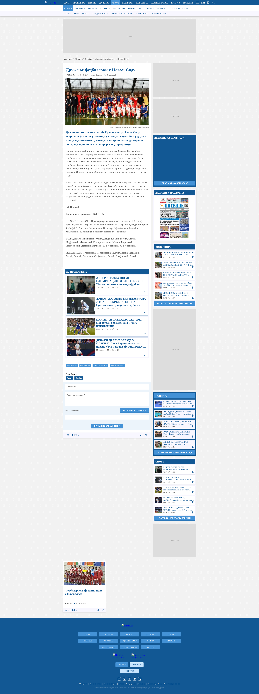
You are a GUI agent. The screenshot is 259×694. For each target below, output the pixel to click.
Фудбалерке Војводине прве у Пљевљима (84, 586)
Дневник (99, 75)
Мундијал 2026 (100, 13)
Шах (140, 8)
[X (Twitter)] (129, 678)
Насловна (67, 59)
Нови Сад (127, 2)
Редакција (141, 684)
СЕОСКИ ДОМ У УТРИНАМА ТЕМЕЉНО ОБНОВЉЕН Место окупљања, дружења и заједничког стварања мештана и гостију (174, 295)
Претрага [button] (213, 2)
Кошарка (80, 8)
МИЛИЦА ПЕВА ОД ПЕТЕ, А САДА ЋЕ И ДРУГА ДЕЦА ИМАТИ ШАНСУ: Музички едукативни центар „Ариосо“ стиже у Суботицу (174, 275)
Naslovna (129, 671)
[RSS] (139, 678)
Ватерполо (119, 8)
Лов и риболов (108, 647)
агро (76, 13)
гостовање (85, 366)
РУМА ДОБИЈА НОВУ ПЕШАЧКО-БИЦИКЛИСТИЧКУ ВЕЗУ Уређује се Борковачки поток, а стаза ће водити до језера (174, 265)
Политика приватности (172, 684)
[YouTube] (134, 678)
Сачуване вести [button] (208, 2)
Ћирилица (136, 664)
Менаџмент (83, 684)
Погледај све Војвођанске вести (174, 303)
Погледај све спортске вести (175, 518)
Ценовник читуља (110, 684)
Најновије (79, 2)
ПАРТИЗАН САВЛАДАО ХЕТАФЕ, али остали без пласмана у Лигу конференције (107, 326)
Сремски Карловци (121, 13)
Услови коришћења (72, 410)
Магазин (188, 2)
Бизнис (92, 2)
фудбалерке (72, 366)
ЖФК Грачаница (100, 366)
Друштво (104, 2)
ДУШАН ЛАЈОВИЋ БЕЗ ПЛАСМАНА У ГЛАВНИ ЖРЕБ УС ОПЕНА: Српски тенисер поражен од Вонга (107, 306)
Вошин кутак (159, 13)
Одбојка (92, 8)
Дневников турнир (179, 8)
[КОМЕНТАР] (76, 435)
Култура (175, 2)
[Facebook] (119, 678)
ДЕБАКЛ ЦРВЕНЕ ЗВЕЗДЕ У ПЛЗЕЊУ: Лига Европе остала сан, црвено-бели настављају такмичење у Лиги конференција (107, 347)
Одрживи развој (159, 2)
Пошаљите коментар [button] (134, 410)
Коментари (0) (112, 75)
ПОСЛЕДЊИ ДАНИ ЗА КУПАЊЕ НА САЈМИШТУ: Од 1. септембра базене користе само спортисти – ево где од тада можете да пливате (174, 414)
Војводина (142, 2)
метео (67, 13)
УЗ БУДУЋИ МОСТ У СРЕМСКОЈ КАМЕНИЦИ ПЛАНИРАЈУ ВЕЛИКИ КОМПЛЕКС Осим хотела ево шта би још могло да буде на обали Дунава (174, 404)
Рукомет (105, 8)
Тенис (131, 8)
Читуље (150, 647)
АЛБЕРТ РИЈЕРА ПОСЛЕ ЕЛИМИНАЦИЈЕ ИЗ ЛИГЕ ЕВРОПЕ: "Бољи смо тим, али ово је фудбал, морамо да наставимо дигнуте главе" (107, 285)
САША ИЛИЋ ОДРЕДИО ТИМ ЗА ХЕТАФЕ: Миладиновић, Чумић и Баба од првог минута (174, 510)
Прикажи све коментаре (107, 426)
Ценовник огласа (95, 684)
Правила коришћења (155, 684)
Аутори (121, 684)
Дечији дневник (129, 647)
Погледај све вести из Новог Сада (175, 452)
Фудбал (68, 8)
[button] (197, 2)
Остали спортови (156, 8)
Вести (67, 2)
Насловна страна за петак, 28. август (174, 218)
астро (85, 13)
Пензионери (141, 13)
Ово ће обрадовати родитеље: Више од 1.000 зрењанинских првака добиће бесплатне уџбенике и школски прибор (174, 285)
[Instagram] (124, 678)
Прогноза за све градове (175, 183)
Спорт (115, 2)
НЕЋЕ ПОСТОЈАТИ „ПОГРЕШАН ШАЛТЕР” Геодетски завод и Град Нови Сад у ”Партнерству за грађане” (174, 424)
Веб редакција (131, 684)
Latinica (122, 664)
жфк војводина (117, 366)
